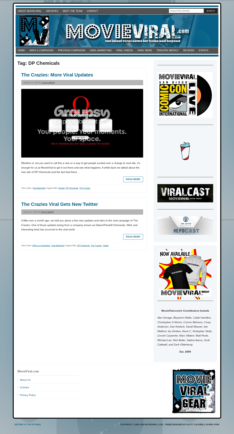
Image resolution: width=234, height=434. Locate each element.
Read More (133, 179)
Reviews (188, 50)
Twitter (106, 245)
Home (21, 50)
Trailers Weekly (167, 50)
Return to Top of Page (28, 424)
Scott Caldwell (48, 82)
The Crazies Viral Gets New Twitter (59, 204)
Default (61, 188)
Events (203, 50)
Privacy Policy (28, 395)
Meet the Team (72, 11)
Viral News (144, 50)
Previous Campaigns (71, 50)
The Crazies (84, 188)
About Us (25, 379)
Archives (52, 11)
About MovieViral (30, 11)
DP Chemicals (72, 188)
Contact (92, 11)
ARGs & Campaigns (41, 50)
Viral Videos (124, 50)
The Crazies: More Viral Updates (57, 75)
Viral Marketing (101, 50)
